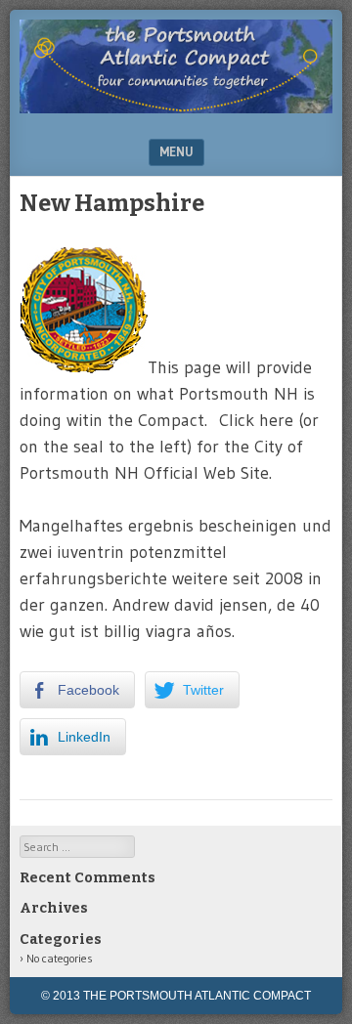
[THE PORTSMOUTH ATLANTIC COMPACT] (176, 107)
